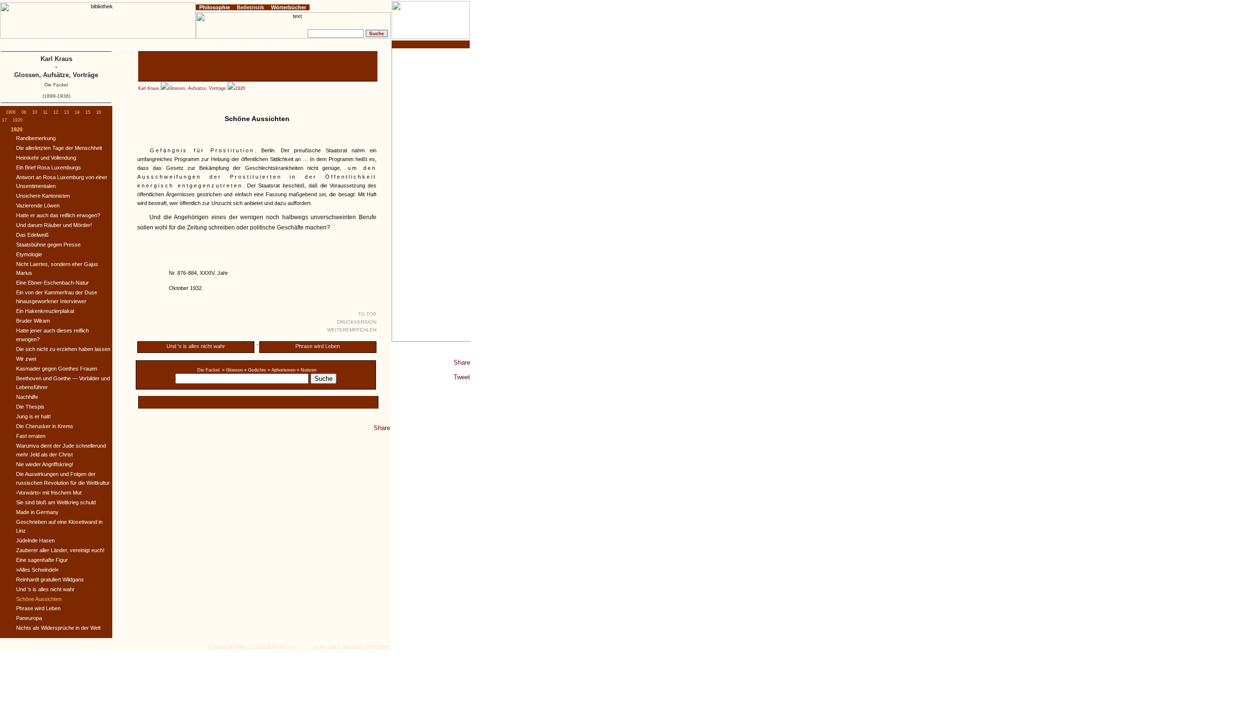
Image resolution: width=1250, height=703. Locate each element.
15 (87, 112)
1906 (11, 112)
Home (9, 43)
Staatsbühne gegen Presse (48, 245)
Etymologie (29, 254)
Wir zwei (26, 359)
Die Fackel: (209, 370)
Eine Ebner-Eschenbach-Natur (52, 283)
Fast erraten (30, 436)
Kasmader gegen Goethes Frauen (56, 369)
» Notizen (306, 370)
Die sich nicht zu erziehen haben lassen (63, 349)
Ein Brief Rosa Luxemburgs (48, 167)
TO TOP (367, 314)
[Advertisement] (431, 194)
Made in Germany (37, 512)
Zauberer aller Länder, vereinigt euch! (60, 550)
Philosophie (214, 7)
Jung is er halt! (33, 416)
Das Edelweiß (32, 235)
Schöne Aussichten (39, 599)
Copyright (53, 43)
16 (98, 112)
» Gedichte (255, 370)
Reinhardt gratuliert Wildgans (50, 579)
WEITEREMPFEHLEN (351, 329)
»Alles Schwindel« (37, 570)
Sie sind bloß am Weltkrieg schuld (56, 502)
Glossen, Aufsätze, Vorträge (197, 88)
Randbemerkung (36, 138)
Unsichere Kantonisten (43, 196)
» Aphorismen (281, 370)
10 (34, 112)
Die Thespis (30, 407)
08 (23, 112)
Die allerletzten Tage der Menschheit (59, 148)
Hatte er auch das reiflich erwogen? (58, 215)
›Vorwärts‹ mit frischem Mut (49, 493)
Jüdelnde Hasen (35, 540)
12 (55, 112)
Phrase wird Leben (317, 346)
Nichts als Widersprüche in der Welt (58, 628)
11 (45, 112)
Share (462, 362)
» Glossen (232, 370)
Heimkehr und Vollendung (46, 158)
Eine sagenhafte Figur (42, 560)
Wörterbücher (288, 7)
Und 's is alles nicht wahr (196, 346)
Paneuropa (29, 618)
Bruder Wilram (33, 321)
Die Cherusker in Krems (44, 426)
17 (4, 120)
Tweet (462, 377)
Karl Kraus (148, 88)
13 (66, 112)
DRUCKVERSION (356, 322)
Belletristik (250, 7)
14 (77, 112)
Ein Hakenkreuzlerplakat (45, 311)
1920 (240, 88)
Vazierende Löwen (38, 205)
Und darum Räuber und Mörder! (54, 225)
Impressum (29, 43)
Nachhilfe (27, 397)
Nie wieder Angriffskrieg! (44, 464)
